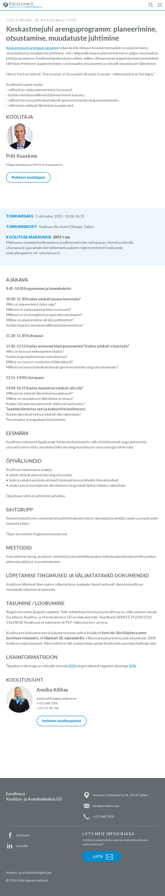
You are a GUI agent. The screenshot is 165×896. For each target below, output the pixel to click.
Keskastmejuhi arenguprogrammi (32, 48)
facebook (23, 835)
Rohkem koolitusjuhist (61, 721)
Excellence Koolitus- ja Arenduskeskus (22, 5)
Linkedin (22, 846)
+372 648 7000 (47, 703)
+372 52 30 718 (48, 708)
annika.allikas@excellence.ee (56, 698)
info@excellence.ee (106, 806)
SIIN (72, 666)
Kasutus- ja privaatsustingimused (29, 872)
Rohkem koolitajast (28, 177)
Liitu (98, 857)
